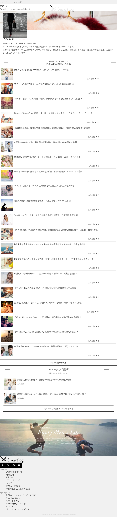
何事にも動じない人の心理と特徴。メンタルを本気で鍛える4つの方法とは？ (51, 394)
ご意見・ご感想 (13, 485)
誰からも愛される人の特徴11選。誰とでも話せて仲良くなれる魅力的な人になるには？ (53, 113)
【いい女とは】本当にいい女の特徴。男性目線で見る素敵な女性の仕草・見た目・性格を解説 (56, 229)
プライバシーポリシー (16, 480)
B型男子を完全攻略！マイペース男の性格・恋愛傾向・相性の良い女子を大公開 (49, 244)
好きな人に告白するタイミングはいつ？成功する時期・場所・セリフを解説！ (49, 302)
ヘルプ (9, 483)
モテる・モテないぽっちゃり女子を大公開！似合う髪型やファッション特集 (48, 171)
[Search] (114, 2)
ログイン (4, 5)
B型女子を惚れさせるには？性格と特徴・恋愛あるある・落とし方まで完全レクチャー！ (53, 258)
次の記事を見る (60, 362)
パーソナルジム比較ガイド (18, 509)
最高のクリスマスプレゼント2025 (21, 495)
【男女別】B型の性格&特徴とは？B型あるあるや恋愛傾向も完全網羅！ (46, 288)
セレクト (10, 506)
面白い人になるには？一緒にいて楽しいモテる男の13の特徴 (41, 69)
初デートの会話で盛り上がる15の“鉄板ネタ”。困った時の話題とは (44, 83)
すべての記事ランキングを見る (60, 408)
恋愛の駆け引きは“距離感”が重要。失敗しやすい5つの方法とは (42, 200)
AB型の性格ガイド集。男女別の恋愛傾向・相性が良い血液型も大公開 (45, 142)
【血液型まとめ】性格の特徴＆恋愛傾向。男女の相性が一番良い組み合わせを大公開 (52, 127)
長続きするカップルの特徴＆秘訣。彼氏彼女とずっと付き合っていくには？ (48, 98)
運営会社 (10, 477)
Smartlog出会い (13, 498)
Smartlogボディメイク (16, 503)
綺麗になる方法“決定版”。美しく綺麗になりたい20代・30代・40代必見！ (47, 156)
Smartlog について (14, 471)
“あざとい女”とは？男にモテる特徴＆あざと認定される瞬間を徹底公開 (46, 215)
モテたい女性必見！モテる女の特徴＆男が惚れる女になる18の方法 (44, 185)
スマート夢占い (13, 500)
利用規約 (10, 474)
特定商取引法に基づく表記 (18, 488)
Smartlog (4, 9)
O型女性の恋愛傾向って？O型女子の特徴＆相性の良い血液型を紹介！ (45, 273)
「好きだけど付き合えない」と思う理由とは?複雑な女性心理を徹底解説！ (47, 317)
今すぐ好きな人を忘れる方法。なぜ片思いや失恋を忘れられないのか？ (46, 331)
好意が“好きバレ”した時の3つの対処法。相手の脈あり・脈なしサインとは (47, 346)
